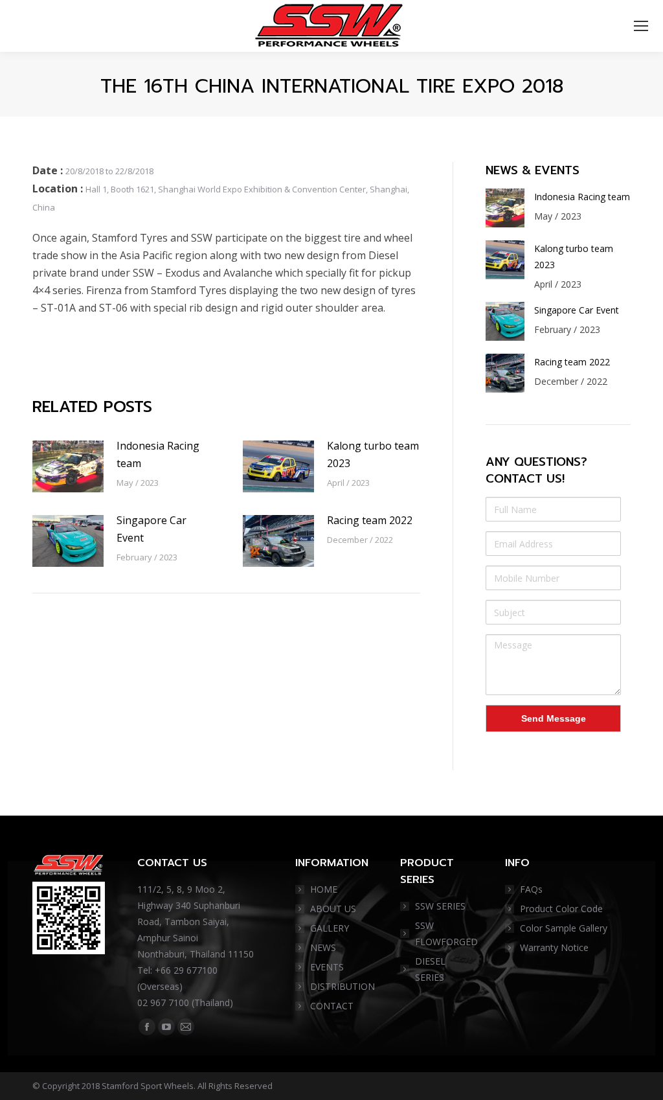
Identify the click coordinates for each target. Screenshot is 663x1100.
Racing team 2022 (369, 520)
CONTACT (332, 1006)
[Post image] (68, 466)
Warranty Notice (554, 947)
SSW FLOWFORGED (446, 933)
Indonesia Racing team (158, 454)
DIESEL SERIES (430, 969)
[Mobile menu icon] (641, 26)
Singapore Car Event (151, 529)
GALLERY (329, 928)
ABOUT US (333, 908)
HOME (323, 889)
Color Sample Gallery (563, 928)
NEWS (323, 947)
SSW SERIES (440, 906)
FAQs (531, 889)
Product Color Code (561, 908)
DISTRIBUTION (342, 986)
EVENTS (327, 967)
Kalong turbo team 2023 (373, 454)
